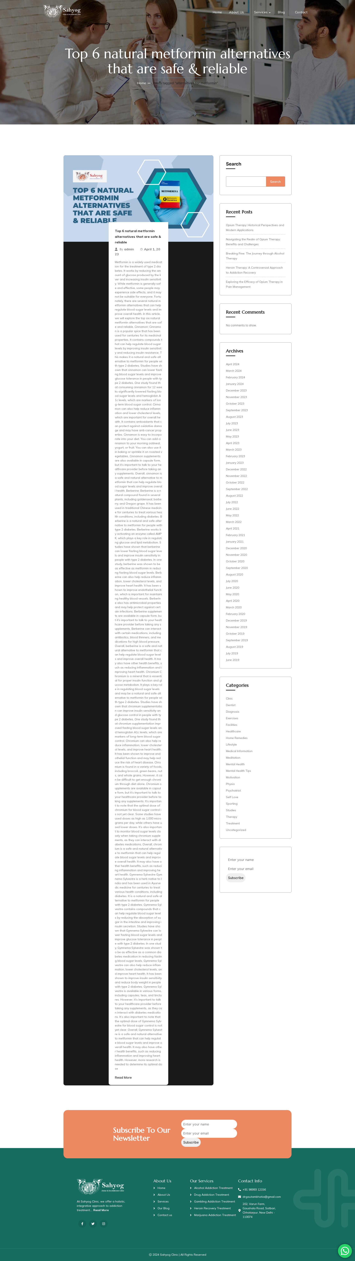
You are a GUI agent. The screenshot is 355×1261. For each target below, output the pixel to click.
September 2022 (237, 489)
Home (217, 12)
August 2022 (234, 495)
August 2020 (234, 574)
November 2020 (236, 555)
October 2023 (235, 403)
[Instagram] (104, 1224)
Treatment (233, 823)
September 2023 (237, 410)
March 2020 (234, 607)
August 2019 (234, 647)
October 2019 (235, 633)
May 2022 (232, 515)
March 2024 (234, 371)
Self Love (232, 797)
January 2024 (235, 384)
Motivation (233, 777)
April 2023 (232, 443)
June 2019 (232, 660)
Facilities (231, 725)
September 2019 (237, 640)
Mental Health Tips (238, 771)
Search (233, 164)
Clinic (229, 698)
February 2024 (235, 377)
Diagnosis (232, 711)
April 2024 (232, 364)
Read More (123, 1077)
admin (129, 249)
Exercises (232, 718)
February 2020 (235, 614)
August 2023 (234, 417)
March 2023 (234, 449)
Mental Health (235, 764)
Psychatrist (233, 790)
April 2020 (232, 601)
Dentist (230, 705)
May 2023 (232, 436)
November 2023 (236, 397)
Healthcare (233, 731)
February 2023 (235, 456)
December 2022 (236, 469)
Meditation (233, 757)
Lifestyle (231, 744)
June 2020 (232, 587)
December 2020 (236, 548)
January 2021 (235, 541)
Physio (230, 784)
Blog (281, 12)
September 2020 (237, 568)
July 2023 (232, 423)
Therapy (231, 817)
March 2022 (234, 522)
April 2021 (232, 528)
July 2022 (232, 502)
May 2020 (232, 594)
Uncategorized (236, 830)
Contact (301, 12)
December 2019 (236, 620)
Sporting (231, 803)
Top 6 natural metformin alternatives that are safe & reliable (138, 236)
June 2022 (232, 509)
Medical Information (239, 751)
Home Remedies (237, 738)
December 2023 (236, 390)
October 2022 (235, 482)
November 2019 (236, 627)
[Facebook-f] (82, 1224)
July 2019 (232, 653)
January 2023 (235, 463)
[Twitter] (93, 1224)
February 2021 (235, 535)
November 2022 (236, 476)
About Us (236, 12)
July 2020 (232, 581)
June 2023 (232, 430)
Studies (231, 810)
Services (261, 12)
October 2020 (235, 561)
